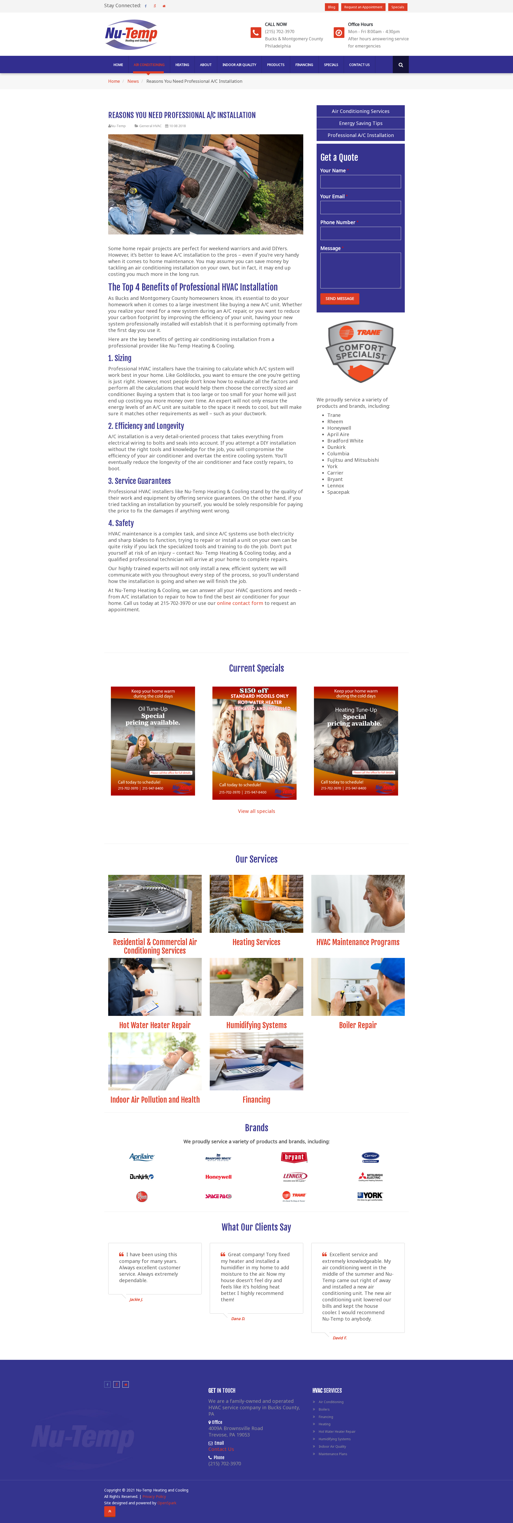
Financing (304, 64)
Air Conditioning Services (361, 111)
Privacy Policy (154, 1496)
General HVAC (150, 125)
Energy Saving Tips (361, 123)
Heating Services (256, 942)
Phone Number (337, 222)
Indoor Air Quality (239, 64)
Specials (397, 7)
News (133, 81)
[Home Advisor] (164, 6)
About (206, 64)
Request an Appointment (363, 7)
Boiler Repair (358, 1025)
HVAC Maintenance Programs (358, 942)
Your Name (333, 170)
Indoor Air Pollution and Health (155, 1100)
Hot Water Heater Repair (155, 1025)
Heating (182, 64)
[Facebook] (145, 6)
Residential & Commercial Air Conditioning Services (155, 947)
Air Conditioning (149, 64)
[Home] (131, 33)
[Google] (154, 6)
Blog (331, 7)
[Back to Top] (109, 1511)
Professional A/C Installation (361, 135)
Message (330, 248)
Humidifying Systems (256, 1025)
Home (118, 64)
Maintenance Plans (333, 1454)
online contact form (240, 603)
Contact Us (359, 64)
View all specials (256, 811)
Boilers (324, 1409)
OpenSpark (166, 1502)
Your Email (332, 196)
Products (276, 64)
